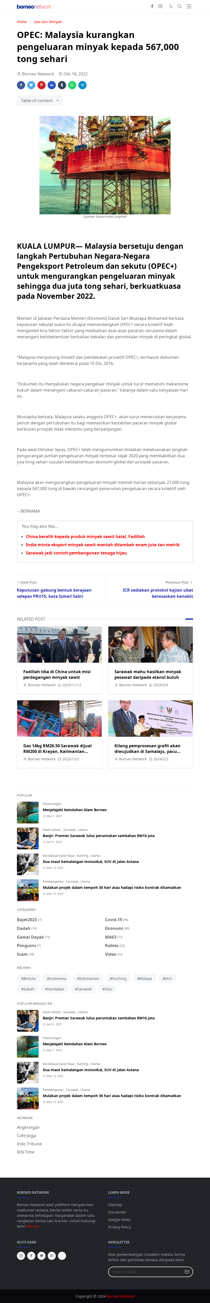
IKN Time (25, 1152)
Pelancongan (52, 804)
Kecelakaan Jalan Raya (59, 855)
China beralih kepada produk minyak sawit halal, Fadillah (85, 536)
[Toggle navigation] (188, 6)
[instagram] (160, 6)
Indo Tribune (29, 1144)
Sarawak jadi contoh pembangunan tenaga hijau (76, 553)
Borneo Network (120, 1296)
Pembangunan (53, 881)
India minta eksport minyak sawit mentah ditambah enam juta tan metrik (103, 545)
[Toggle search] (179, 6)
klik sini (32, 1226)
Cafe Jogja (26, 1135)
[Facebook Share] (21, 85)
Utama (83, 830)
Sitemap (115, 1204)
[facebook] (152, 6)
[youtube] (52, 1256)
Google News (119, 1219)
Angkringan (28, 1127)
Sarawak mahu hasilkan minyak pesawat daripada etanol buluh (147, 674)
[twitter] (41, 1256)
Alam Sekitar (52, 830)
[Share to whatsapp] (72, 85)
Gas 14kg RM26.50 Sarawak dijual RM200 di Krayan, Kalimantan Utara (57, 751)
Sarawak (69, 830)
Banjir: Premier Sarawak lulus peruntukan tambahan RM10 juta (99, 835)
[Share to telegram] (82, 85)
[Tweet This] (31, 85)
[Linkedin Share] (52, 85)
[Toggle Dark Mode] (171, 6)
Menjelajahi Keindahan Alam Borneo (75, 809)
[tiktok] (62, 1256)
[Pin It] (41, 85)
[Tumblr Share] (62, 85)
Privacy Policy (119, 1227)
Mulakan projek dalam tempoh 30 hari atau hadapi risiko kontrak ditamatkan (112, 887)
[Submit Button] (187, 1272)
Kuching (83, 855)
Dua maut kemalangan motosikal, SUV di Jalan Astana (91, 861)
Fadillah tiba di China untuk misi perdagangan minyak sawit (57, 674)
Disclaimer (117, 1212)
